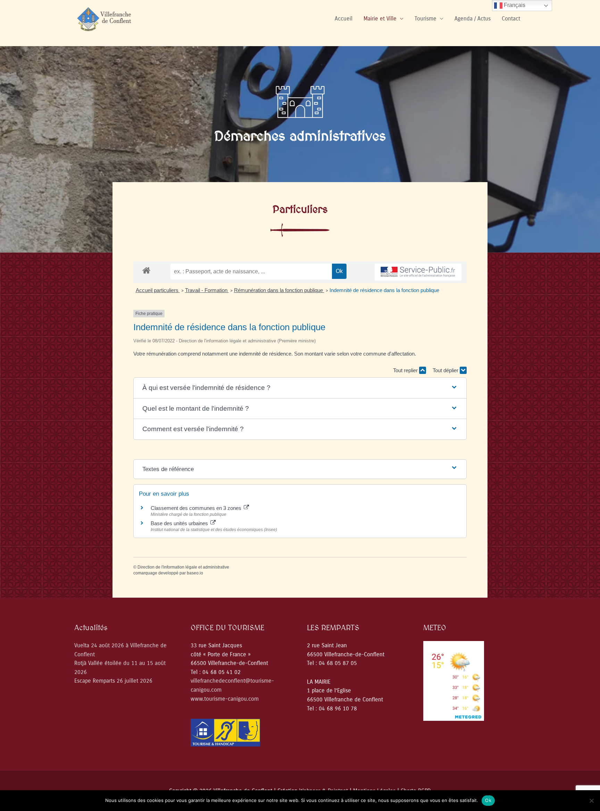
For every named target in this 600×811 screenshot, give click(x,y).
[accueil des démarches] (146, 270)
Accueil (343, 18)
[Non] (591, 800)
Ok (488, 800)
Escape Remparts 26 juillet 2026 (113, 680)
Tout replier (406, 370)
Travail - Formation (207, 290)
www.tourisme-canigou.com (225, 698)
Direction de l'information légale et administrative (183, 567)
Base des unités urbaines (180, 523)
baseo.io (195, 573)
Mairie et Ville (380, 18)
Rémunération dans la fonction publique (279, 290)
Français (513, 5)
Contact (511, 18)
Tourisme (425, 18)
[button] (300, 388)
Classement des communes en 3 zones (197, 508)
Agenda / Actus (473, 18)
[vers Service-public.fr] (418, 272)
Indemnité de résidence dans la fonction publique (385, 290)
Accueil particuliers (158, 290)
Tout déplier (446, 370)
